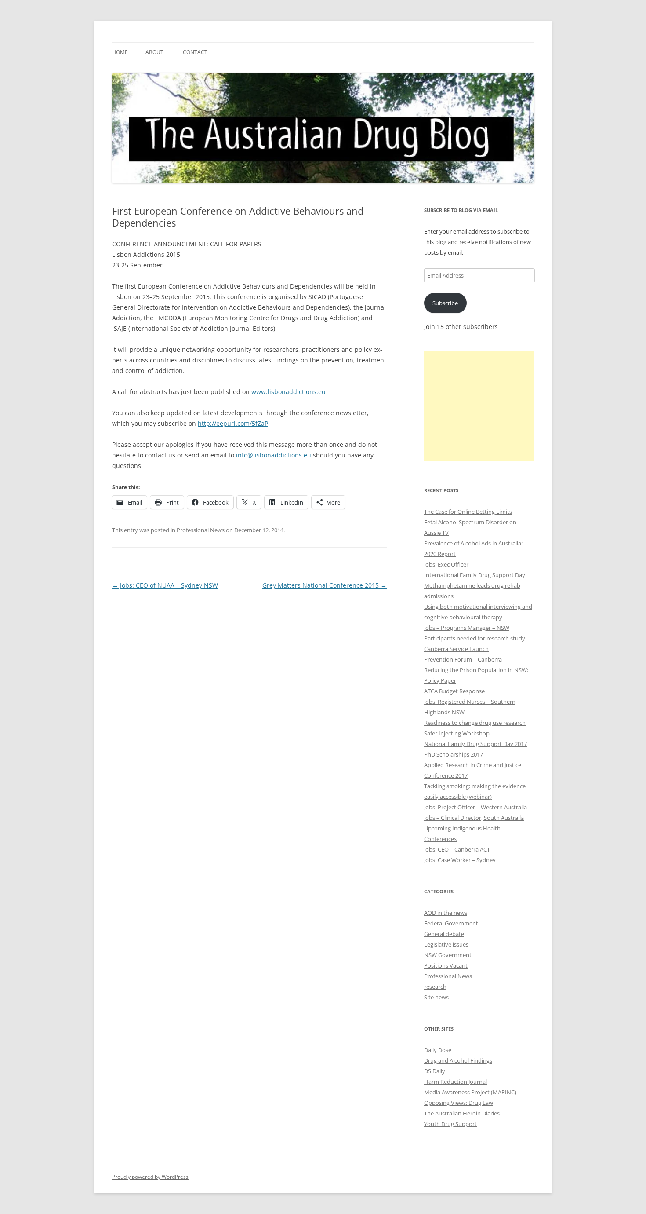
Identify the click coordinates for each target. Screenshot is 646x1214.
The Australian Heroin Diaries (462, 1113)
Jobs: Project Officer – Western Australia (475, 807)
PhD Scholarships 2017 (453, 754)
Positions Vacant (446, 965)
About (154, 52)
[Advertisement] (479, 406)
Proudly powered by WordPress (150, 1177)
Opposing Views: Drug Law (458, 1103)
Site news (436, 997)
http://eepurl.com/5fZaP (233, 423)
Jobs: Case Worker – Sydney (460, 860)
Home (120, 52)
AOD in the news (445, 913)
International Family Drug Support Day (474, 575)
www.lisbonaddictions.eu (288, 392)
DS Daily (434, 1071)
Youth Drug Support (450, 1124)
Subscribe (445, 303)
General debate (444, 934)
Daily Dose (437, 1050)
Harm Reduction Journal (455, 1082)
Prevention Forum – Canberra (463, 659)
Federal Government (451, 923)
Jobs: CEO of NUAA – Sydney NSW (165, 585)
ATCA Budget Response (454, 691)
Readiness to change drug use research (475, 723)
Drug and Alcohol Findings (458, 1060)
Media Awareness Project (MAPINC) (470, 1092)
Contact (195, 52)
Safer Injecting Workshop (457, 733)
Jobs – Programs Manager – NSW (466, 628)
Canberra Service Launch (456, 649)
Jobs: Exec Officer (446, 564)
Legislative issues (446, 944)
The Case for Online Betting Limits (468, 512)
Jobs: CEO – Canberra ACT (457, 849)
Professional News (201, 530)
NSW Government (448, 955)
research (435, 987)
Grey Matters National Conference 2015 (324, 585)
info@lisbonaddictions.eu (273, 455)
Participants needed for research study (474, 638)
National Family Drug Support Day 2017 (475, 744)
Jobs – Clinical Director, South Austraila (474, 818)
